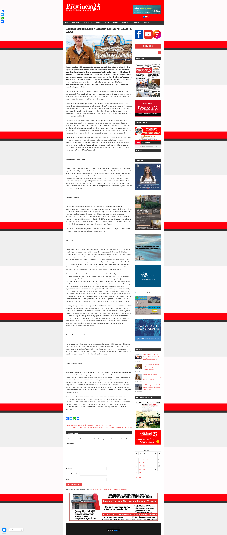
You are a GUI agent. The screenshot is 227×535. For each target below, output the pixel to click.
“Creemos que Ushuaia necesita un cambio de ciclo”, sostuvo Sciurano (152, 377)
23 (136, 469)
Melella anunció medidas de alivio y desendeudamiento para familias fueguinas (151, 356)
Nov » (140, 477)
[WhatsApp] (2, 18)
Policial (107, 23)
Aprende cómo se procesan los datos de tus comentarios (109, 489)
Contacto (146, 23)
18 (144, 466)
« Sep (136, 477)
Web (67, 479)
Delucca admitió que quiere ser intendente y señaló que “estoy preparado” (151, 367)
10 (140, 463)
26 (148, 469)
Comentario (70, 443)
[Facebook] (2, 11)
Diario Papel (76, 23)
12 (148, 463)
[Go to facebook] (4, 530)
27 (151, 469)
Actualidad (87, 23)
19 (148, 466)
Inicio (66, 23)
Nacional (137, 23)
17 (140, 466)
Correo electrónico (72, 474)
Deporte (98, 23)
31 (140, 472)
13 (151, 463)
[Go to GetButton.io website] (4, 533)
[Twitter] (2, 14)
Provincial (125, 23)
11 (144, 463)
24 (140, 469)
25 (144, 469)
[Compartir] (2, 21)
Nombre (69, 469)
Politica (115, 23)
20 (151, 466)
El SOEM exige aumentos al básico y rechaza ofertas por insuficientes (151, 387)
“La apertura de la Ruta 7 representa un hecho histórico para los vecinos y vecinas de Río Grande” (101, 427)
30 (136, 472)
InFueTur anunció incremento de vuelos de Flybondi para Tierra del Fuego (89, 425)
